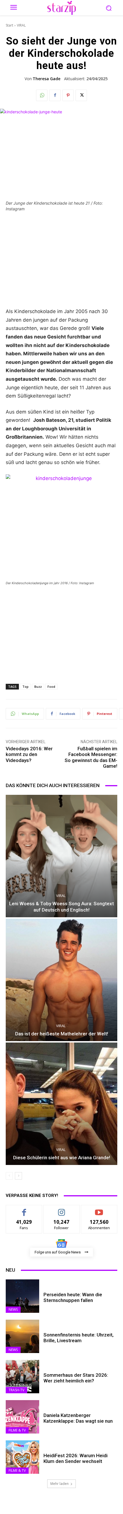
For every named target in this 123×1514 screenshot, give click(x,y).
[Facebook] (55, 95)
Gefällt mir (24, 1209)
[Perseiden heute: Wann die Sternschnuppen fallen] (22, 1296)
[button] (108, 8)
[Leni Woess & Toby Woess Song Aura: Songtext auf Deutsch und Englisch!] (61, 856)
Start (9, 25)
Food (51, 686)
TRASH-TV (16, 1390)
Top (25, 686)
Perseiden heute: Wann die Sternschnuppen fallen (72, 1297)
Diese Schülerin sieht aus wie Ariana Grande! (61, 1157)
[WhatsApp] (41, 95)
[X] (81, 95)
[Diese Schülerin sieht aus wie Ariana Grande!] (61, 1104)
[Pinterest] (68, 95)
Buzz (38, 686)
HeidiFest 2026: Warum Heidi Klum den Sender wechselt (75, 1458)
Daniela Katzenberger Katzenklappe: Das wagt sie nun (78, 1418)
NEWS (13, 1309)
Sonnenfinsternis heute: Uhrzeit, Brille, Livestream (78, 1337)
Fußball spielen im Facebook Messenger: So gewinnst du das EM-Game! (91, 757)
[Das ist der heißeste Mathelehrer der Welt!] (61, 980)
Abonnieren (99, 1209)
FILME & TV (17, 1430)
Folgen (61, 1209)
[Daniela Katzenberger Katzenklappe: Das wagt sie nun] (22, 1417)
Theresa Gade (46, 79)
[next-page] (18, 1176)
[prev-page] (9, 1176)
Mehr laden (59, 1483)
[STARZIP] (61, 8)
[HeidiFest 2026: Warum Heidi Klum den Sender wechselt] (22, 1457)
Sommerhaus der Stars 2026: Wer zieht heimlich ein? (75, 1378)
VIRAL (21, 25)
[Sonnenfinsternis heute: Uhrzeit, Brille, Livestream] (22, 1336)
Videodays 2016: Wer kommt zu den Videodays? (29, 754)
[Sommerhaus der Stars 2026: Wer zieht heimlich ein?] (22, 1376)
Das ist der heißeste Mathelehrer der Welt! (61, 1034)
